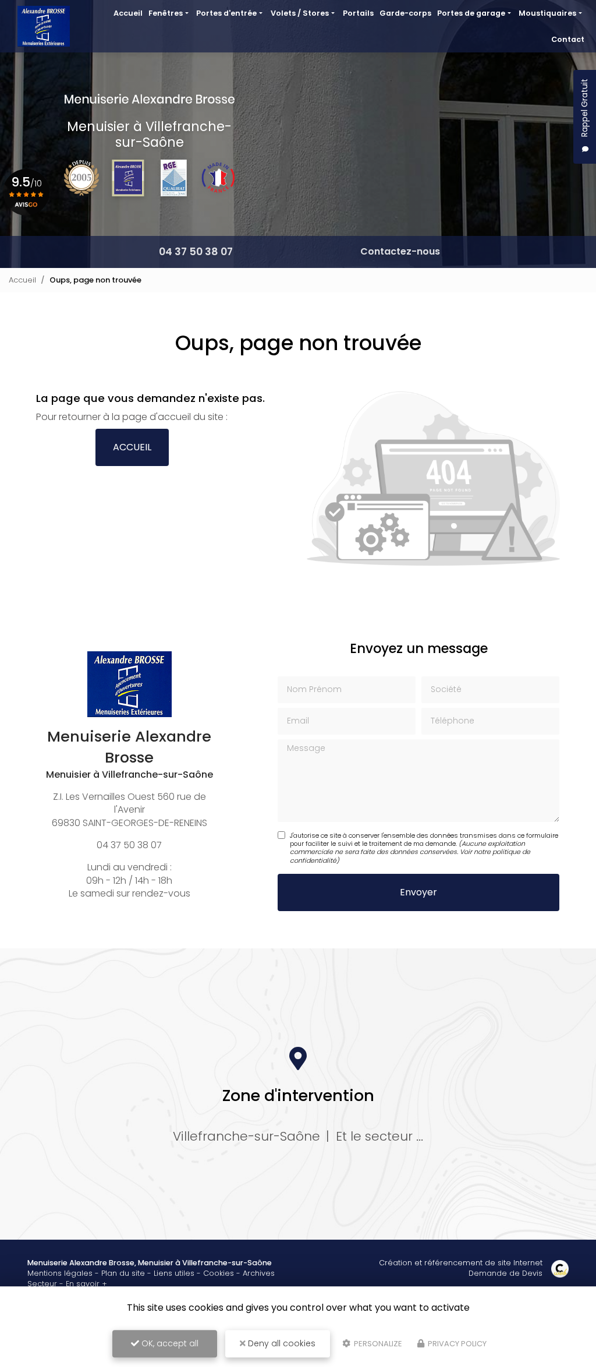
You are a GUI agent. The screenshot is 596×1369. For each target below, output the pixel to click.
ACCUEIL (132, 447)
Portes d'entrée (226, 13)
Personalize (377, 1343)
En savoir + (86, 1284)
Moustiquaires (547, 13)
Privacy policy (456, 1343)
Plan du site (123, 1273)
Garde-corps (405, 13)
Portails (358, 13)
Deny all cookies (280, 1343)
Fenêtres (165, 13)
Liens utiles (174, 1273)
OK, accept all (168, 1343)
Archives (259, 1273)
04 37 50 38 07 (196, 252)
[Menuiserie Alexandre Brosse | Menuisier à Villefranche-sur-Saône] (43, 26)
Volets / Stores (300, 13)
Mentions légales (60, 1273)
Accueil (128, 13)
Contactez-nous (400, 251)
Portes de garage (471, 13)
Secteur (42, 1284)
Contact (567, 39)
